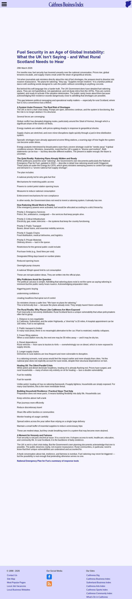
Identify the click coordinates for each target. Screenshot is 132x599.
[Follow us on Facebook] (49, 579)
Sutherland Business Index (98, 582)
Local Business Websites (18, 590)
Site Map (11, 579)
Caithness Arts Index (95, 586)
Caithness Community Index (99, 593)
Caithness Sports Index (97, 590)
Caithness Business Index (98, 579)
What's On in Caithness (97, 597)
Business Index (66, 4)
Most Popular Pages (16, 582)
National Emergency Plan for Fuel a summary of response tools (48, 461)
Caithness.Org (93, 575)
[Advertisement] (66, 29)
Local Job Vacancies (16, 586)
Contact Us (12, 575)
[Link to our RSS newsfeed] (49, 583)
